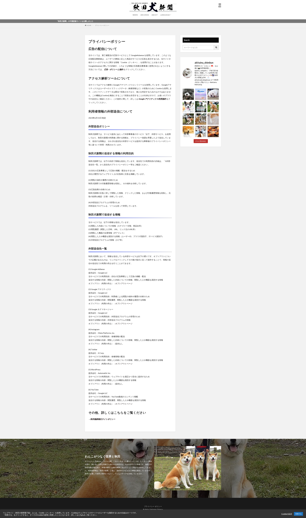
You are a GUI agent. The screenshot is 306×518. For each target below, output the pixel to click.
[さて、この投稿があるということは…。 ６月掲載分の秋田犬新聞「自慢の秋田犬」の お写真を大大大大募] (200, 106)
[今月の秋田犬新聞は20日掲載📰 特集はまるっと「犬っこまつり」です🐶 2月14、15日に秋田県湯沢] (200, 119)
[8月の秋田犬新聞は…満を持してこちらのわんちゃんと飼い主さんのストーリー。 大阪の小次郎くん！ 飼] (188, 94)
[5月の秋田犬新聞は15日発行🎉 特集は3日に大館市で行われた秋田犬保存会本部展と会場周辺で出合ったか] (213, 106)
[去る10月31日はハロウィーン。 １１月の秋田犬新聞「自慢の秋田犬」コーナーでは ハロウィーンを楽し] (213, 131)
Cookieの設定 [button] (286, 514)
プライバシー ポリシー (153, 506)
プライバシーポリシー (102, 25)
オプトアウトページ (123, 283)
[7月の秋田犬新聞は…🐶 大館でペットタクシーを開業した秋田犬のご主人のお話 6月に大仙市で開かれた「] (213, 94)
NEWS (135, 15)
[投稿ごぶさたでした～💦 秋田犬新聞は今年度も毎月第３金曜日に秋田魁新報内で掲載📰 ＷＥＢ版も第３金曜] (188, 119)
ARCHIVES (144, 15)
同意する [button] (298, 514)
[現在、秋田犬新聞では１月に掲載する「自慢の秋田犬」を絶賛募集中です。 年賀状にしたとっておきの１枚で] (188, 131)
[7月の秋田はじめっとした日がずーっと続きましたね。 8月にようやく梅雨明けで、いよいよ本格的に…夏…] (200, 94)
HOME (89, 25)
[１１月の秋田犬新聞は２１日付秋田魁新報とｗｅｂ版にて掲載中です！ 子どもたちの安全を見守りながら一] (200, 131)
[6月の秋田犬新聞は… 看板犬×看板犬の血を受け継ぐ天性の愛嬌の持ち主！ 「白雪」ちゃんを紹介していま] (188, 106)
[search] (216, 47)
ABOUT (155, 15)
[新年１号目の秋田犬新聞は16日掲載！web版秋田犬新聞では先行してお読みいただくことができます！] (213, 119)
